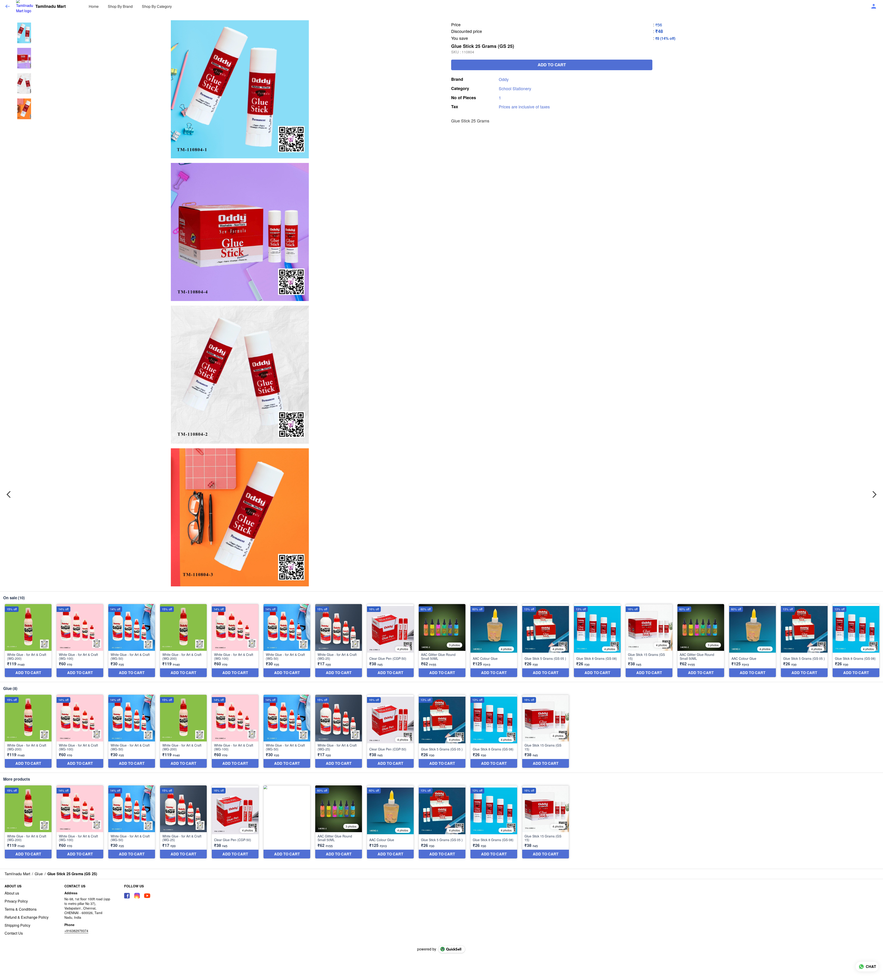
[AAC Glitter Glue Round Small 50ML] (442, 641)
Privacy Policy (16, 901)
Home (94, 6)
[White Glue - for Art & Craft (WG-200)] (28, 641)
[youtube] (147, 895)
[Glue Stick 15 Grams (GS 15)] (649, 641)
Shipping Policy (17, 925)
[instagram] (137, 895)
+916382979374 (76, 930)
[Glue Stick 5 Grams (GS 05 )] (545, 641)
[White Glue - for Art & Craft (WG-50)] (132, 641)
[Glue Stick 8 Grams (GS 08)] (597, 641)
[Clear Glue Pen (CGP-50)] (390, 641)
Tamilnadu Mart (50, 6)
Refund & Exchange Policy (27, 917)
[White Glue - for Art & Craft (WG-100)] (80, 641)
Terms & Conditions (21, 909)
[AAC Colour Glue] (494, 641)
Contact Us (14, 933)
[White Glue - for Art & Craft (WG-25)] (338, 641)
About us (12, 893)
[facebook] (127, 895)
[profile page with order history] (873, 6)
